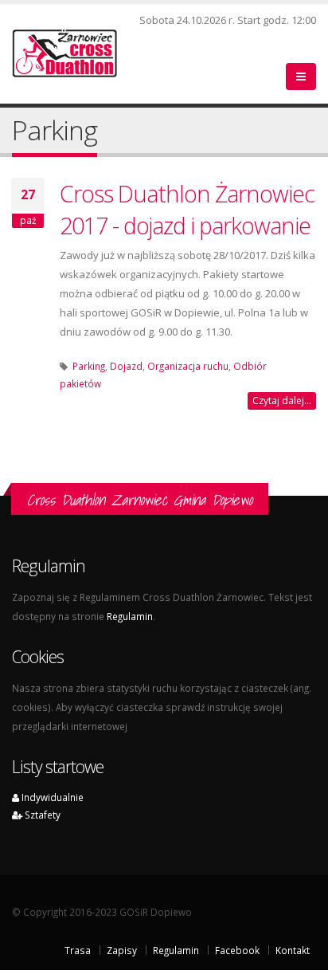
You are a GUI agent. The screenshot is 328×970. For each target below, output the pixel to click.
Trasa (77, 950)
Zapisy (122, 950)
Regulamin (130, 616)
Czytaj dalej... (281, 400)
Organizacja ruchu (187, 365)
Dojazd (126, 365)
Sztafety (41, 814)
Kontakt (292, 950)
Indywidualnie (51, 797)
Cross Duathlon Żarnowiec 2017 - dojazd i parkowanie (187, 209)
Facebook (237, 950)
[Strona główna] (74, 52)
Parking (88, 365)
